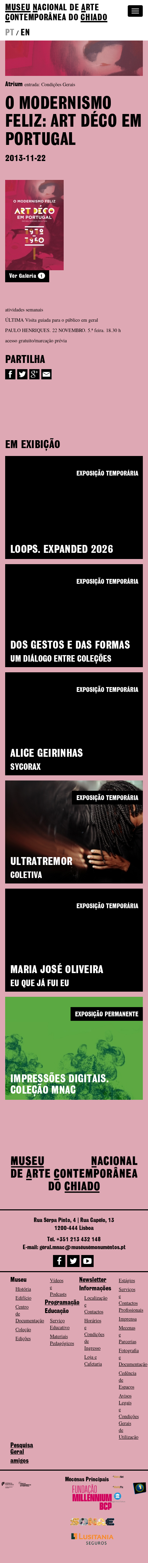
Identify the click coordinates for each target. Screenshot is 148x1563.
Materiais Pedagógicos (62, 1339)
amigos (19, 1461)
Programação (62, 1303)
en (25, 33)
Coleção (23, 1329)
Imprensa (128, 1318)
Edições (23, 1338)
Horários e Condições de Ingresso (94, 1334)
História (23, 1289)
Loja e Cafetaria (93, 1360)
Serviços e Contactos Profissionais (131, 1299)
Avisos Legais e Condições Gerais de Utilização (129, 1416)
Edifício (23, 1297)
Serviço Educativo (60, 1324)
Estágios (127, 1280)
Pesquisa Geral (21, 1449)
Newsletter (92, 1280)
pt (9, 33)
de (56, 13)
